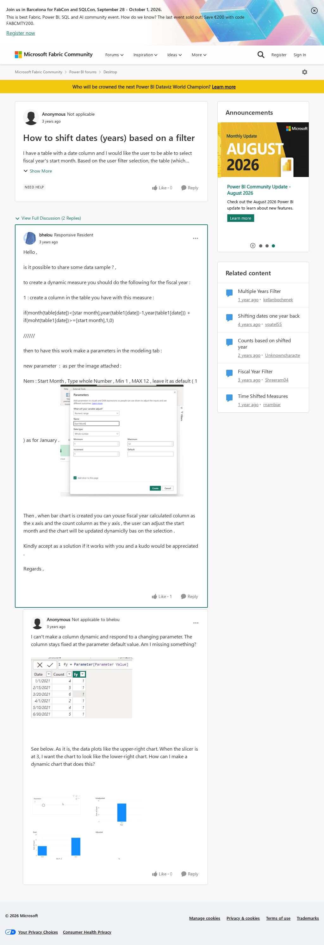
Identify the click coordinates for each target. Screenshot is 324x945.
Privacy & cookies (243, 918)
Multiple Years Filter (259, 291)
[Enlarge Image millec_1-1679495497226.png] (90, 829)
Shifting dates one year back (269, 316)
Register (279, 54)
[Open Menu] (304, 72)
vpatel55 (273, 324)
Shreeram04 (277, 380)
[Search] (261, 54)
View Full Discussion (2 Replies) (51, 218)
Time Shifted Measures (263, 396)
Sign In (300, 54)
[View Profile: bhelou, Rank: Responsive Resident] (29, 238)
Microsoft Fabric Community (38, 72)
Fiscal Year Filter (255, 371)
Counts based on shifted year (264, 343)
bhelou (46, 235)
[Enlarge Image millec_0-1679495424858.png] (81, 687)
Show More (41, 171)
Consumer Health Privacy (87, 932)
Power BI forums (83, 72)
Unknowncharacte (282, 355)
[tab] (260, 245)
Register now (20, 32)
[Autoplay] (253, 245)
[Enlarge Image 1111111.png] (122, 441)
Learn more (224, 86)
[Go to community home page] (54, 54)
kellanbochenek (278, 299)
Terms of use (278, 918)
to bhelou (110, 619)
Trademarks (308, 918)
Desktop (110, 72)
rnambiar (272, 404)
